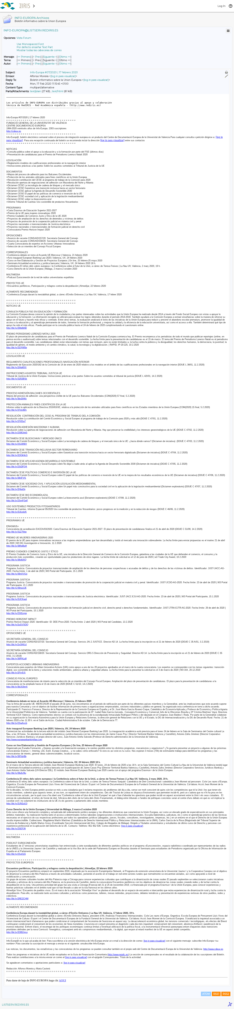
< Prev (37, 56)
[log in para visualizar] (63, 76)
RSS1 (216, 993)
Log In (221, 6)
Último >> (65, 56)
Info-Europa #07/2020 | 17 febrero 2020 (54, 72)
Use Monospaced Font (30, 44)
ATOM (206, 993)
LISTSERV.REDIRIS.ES (15, 1004)
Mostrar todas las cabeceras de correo (39, 50)
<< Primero (24, 56)
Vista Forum (24, 37)
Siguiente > (50, 56)
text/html (57, 91)
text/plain (35, 91)
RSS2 (226, 993)
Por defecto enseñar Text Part (35, 47)
